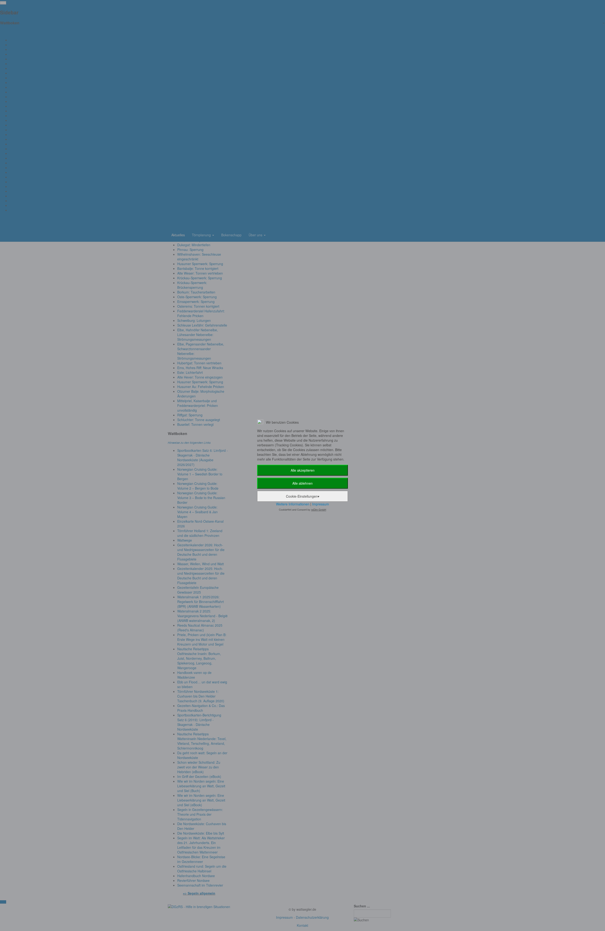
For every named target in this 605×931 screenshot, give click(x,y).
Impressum (320, 504)
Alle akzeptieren (303, 470)
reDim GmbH (318, 509)
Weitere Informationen (292, 504)
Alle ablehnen (302, 483)
